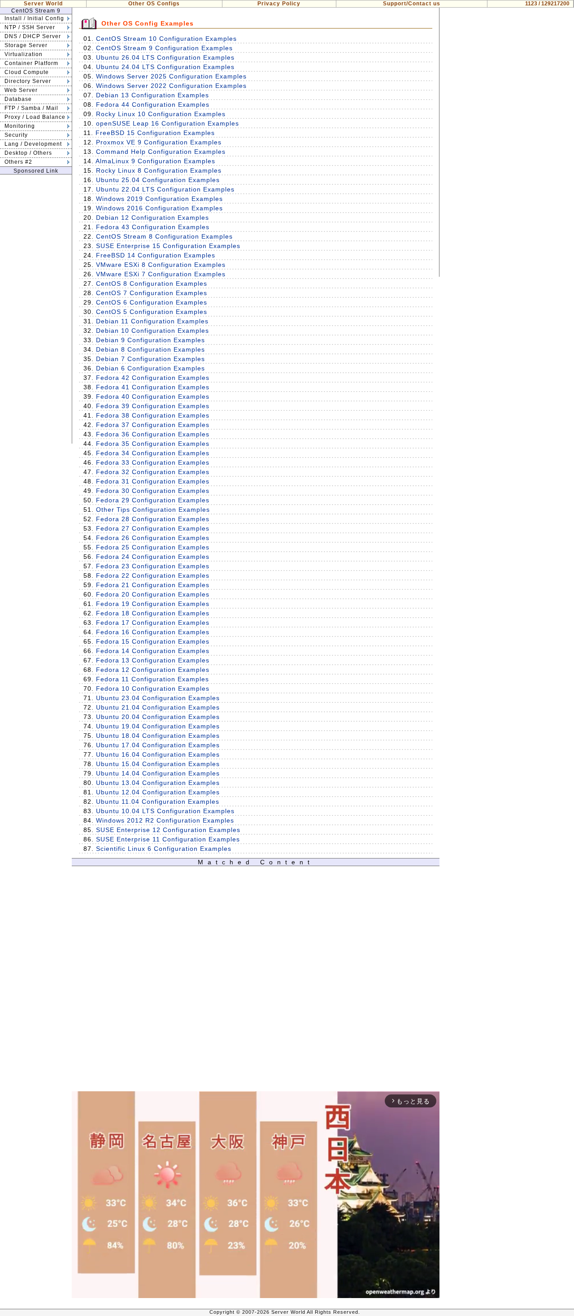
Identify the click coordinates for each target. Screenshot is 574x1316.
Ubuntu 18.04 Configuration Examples (158, 735)
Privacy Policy (278, 3)
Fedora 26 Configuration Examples (152, 537)
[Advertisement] (36, 309)
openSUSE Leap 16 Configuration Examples (167, 123)
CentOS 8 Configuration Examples (151, 283)
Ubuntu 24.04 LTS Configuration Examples (165, 66)
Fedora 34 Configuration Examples (152, 453)
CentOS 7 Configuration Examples (151, 292)
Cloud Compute (26, 72)
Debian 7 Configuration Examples (150, 358)
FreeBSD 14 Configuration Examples (155, 255)
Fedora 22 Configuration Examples (152, 575)
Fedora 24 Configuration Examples (152, 556)
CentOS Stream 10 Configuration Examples (166, 38)
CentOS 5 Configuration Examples (151, 311)
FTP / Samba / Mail (31, 108)
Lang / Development (33, 144)
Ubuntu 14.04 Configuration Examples (158, 773)
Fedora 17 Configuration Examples (152, 622)
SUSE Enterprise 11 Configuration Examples (168, 839)
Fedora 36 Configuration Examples (152, 434)
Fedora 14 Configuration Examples (152, 650)
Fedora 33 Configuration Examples (152, 462)
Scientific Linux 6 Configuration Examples (163, 848)
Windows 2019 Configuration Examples (159, 198)
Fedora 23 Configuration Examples (152, 566)
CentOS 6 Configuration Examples (151, 302)
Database (18, 99)
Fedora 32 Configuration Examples (152, 471)
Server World (43, 3)
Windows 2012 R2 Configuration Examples (165, 820)
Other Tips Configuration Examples (153, 509)
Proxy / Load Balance (34, 117)
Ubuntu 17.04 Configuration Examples (158, 745)
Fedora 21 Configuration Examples (152, 584)
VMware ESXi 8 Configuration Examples (161, 264)
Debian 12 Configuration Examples (152, 217)
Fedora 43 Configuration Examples (152, 227)
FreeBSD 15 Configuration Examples (155, 132)
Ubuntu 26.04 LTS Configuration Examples (165, 57)
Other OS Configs (154, 3)
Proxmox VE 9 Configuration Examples (159, 142)
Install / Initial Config (34, 18)
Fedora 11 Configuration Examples (152, 679)
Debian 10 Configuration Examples (152, 330)
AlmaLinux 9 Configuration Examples (155, 161)
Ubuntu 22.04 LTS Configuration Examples (165, 189)
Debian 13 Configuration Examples (152, 95)
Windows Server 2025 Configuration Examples (171, 76)
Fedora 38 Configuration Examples (152, 415)
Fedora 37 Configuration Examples (152, 424)
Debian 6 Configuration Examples (150, 368)
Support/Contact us (411, 3)
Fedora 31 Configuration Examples (152, 481)
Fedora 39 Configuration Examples (152, 406)
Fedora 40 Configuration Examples (152, 396)
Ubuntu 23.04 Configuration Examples (158, 698)
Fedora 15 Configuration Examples (152, 641)
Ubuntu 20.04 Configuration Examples (158, 716)
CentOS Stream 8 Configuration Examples (164, 236)
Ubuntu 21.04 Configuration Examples (158, 707)
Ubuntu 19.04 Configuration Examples (158, 726)
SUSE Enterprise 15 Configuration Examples (168, 245)
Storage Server (26, 45)
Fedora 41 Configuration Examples (152, 387)
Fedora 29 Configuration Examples (152, 500)
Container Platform (31, 63)
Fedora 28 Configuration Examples (152, 519)
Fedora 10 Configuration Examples (152, 688)
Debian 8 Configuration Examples (150, 349)
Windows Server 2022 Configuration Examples (171, 85)
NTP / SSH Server (29, 27)
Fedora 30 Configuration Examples (152, 490)
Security (16, 135)
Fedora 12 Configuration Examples (152, 669)
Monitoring (19, 126)
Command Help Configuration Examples (161, 151)
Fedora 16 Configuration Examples (152, 632)
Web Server (21, 90)
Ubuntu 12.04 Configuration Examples (158, 792)
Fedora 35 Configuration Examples (152, 443)
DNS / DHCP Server (32, 36)
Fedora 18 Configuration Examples (152, 613)
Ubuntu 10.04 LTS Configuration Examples (165, 811)
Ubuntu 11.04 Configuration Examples (157, 801)
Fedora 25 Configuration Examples (152, 547)
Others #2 (18, 162)
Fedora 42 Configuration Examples (152, 377)
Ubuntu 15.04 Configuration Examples (158, 763)
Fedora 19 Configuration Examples (152, 603)
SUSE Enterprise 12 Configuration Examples (168, 829)
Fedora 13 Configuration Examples (152, 660)
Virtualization (23, 54)
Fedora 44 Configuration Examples (152, 104)
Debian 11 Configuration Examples (152, 321)
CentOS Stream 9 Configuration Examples (164, 48)
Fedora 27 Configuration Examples (152, 528)
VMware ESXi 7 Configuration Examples (161, 274)
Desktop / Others (28, 153)
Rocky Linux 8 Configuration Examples (159, 170)
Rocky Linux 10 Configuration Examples (161, 114)
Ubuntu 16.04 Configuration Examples (158, 754)
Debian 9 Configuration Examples (150, 340)
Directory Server (27, 81)
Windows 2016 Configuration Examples (159, 208)
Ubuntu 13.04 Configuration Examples (158, 782)
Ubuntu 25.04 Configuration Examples (158, 179)
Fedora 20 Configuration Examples (152, 594)
